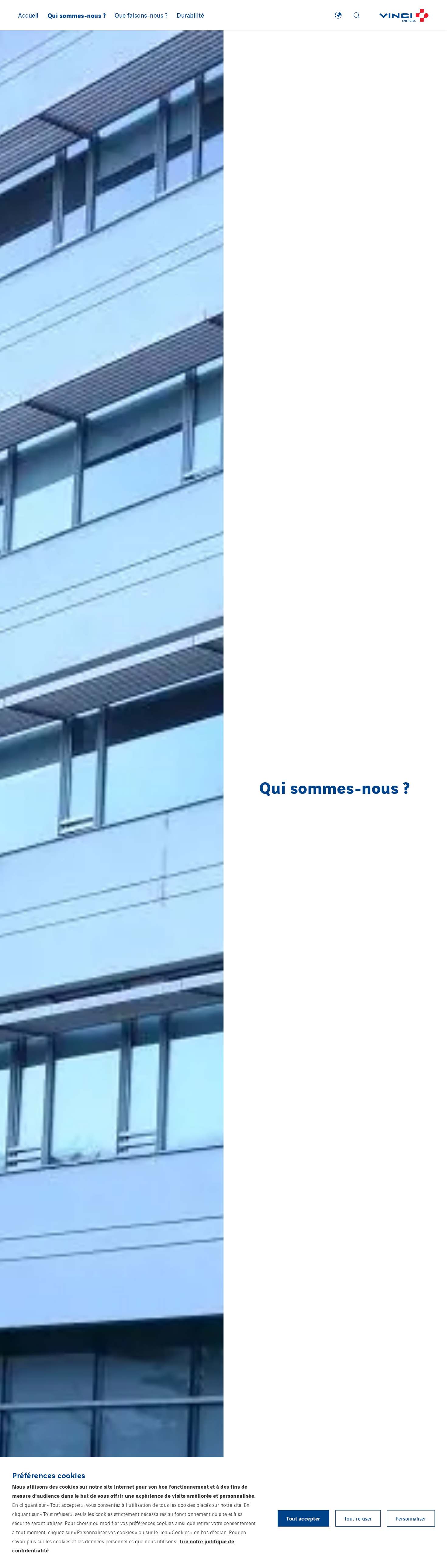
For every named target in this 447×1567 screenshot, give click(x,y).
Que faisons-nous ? (141, 14)
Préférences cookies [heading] (48, 1474)
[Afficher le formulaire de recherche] (357, 15)
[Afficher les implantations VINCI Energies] (338, 15)
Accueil (28, 14)
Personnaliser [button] (411, 1518)
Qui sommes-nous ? (77, 15)
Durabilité (190, 14)
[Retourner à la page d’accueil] (404, 15)
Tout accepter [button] (303, 1518)
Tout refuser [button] (358, 1518)
